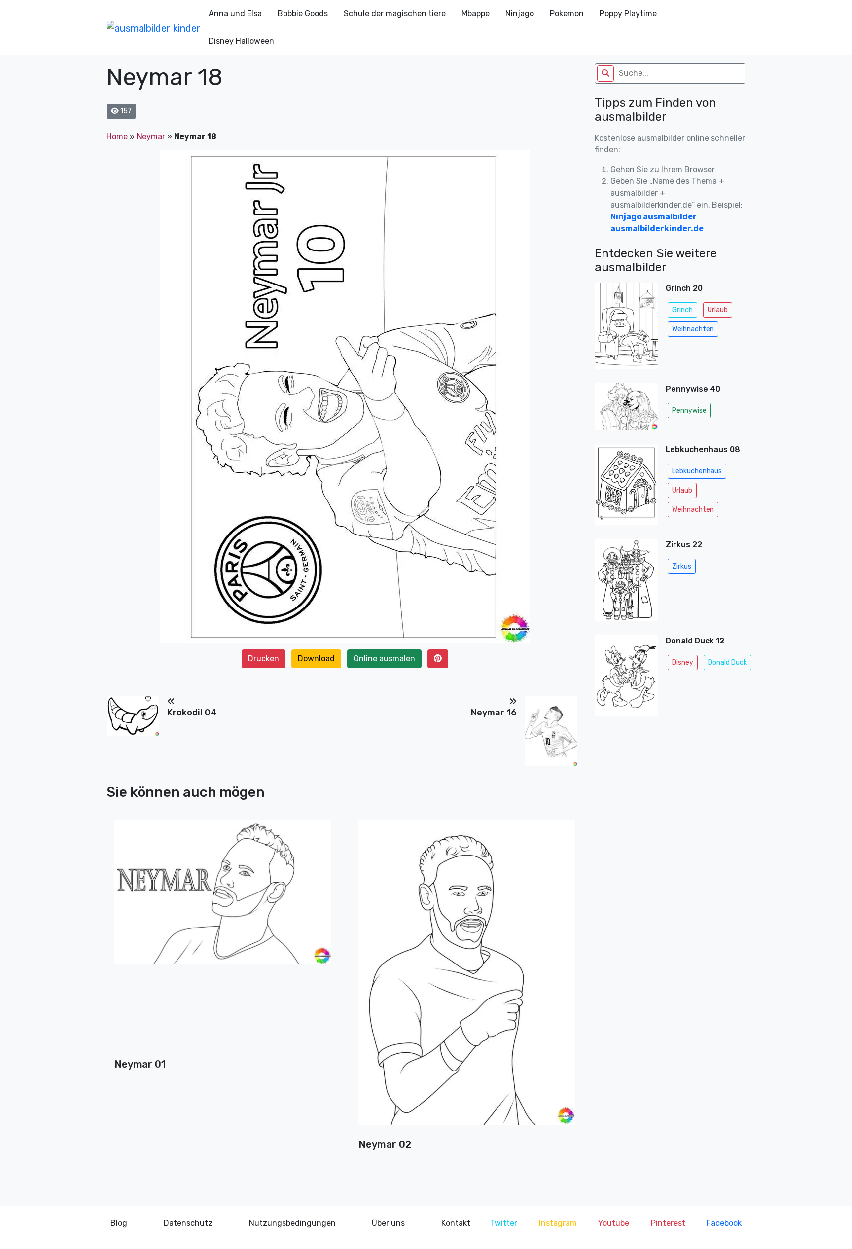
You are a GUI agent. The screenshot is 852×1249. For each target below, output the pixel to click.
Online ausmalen (384, 658)
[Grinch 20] (626, 329)
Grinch (682, 310)
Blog (118, 1223)
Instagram (558, 1223)
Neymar (151, 136)
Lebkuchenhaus (697, 471)
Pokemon (567, 13)
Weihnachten (693, 329)
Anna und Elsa (235, 13)
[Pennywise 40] (626, 409)
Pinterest (668, 1223)
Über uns (388, 1223)
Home (117, 136)
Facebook (724, 1223)
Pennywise (689, 410)
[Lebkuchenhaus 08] (626, 487)
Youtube (613, 1223)
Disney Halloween (241, 41)
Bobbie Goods (303, 13)
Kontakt (455, 1223)
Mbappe (476, 13)
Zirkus (681, 566)
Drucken (263, 658)
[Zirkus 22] (626, 583)
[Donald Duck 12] (626, 678)
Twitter (503, 1223)
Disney (682, 662)
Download (316, 658)
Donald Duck (727, 662)
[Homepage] (153, 27)
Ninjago (519, 13)
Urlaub (718, 310)
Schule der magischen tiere (395, 13)
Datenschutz (188, 1223)
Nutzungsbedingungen (292, 1223)
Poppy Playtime (628, 13)
